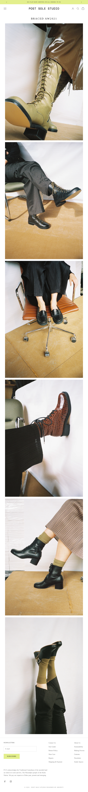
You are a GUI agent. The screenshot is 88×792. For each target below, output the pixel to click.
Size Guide (52, 747)
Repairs (51, 758)
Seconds (39, 2)
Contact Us (52, 743)
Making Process (79, 750)
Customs (77, 754)
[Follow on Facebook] (5, 781)
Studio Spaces (78, 762)
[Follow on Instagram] (11, 781)
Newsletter (77, 758)
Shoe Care (52, 754)
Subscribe (11, 756)
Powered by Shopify (55, 787)
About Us (77, 743)
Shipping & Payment (55, 762)
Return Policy (53, 750)
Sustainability (78, 747)
